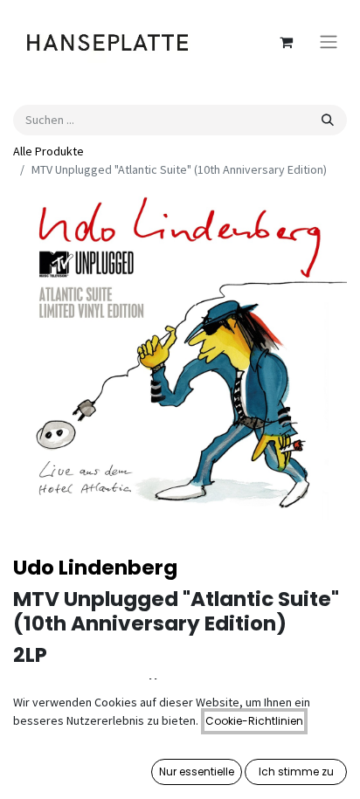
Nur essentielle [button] (196, 771)
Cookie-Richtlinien (254, 720)
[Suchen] (327, 120)
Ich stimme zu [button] (296, 771)
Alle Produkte (48, 151)
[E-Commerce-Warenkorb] (285, 41)
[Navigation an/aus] (328, 42)
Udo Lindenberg (95, 568)
